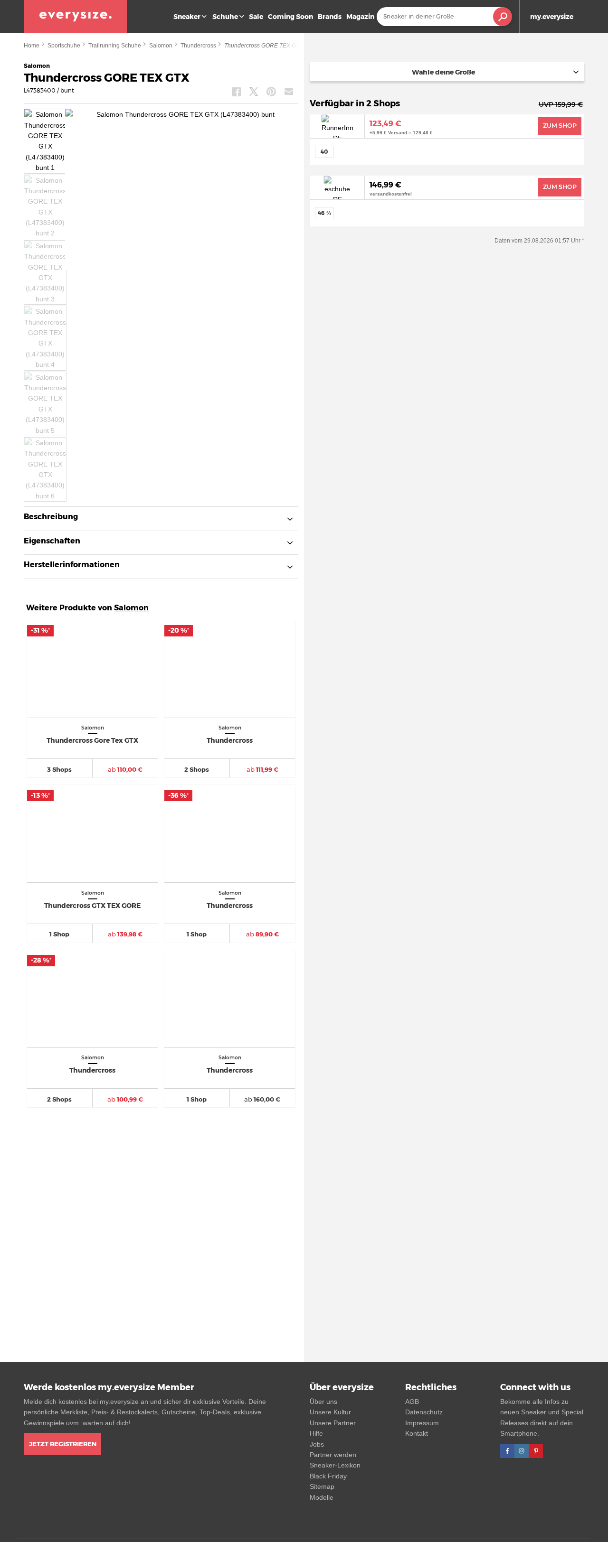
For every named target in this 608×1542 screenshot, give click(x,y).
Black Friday (328, 1476)
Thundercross (198, 45)
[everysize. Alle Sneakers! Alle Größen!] (75, 16)
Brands (330, 16)
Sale (256, 16)
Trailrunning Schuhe (114, 45)
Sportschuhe (64, 45)
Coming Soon (290, 16)
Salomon (160, 45)
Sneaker (186, 16)
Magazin (360, 16)
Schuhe (225, 16)
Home (31, 45)
